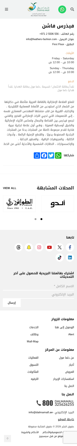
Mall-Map (32, 341)
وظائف (34, 334)
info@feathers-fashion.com (41, 39)
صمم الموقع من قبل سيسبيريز (54, 436)
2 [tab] (36, 219)
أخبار (71, 364)
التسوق (33, 364)
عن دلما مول (66, 357)
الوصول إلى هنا (64, 327)
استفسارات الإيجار (63, 379)
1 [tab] (41, 219)
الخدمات (33, 327)
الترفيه (34, 379)
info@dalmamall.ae (41, 412)
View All (9, 188)
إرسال (12, 302)
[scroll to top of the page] (7, 438)
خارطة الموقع (66, 419)
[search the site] (72, 9)
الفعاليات (33, 357)
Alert (71, 334)
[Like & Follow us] (70, 247)
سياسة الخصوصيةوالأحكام (56, 432)
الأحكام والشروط (30, 432)
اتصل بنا (69, 386)
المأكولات (32, 372)
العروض (69, 372)
